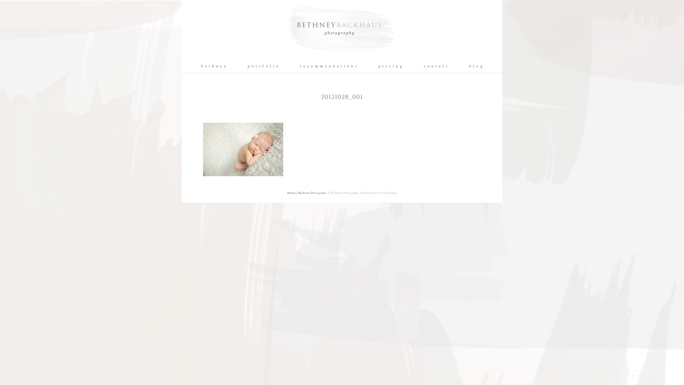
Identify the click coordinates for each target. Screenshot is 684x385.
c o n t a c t (436, 66)
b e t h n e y (213, 66)
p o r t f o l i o (263, 66)
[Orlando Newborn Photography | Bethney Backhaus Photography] (342, 57)
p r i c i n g (390, 66)
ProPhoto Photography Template (351, 193)
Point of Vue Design (384, 193)
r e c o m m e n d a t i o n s (328, 66)
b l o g (476, 66)
